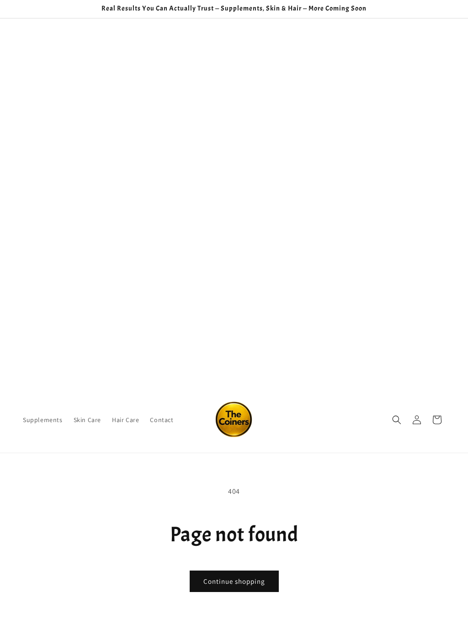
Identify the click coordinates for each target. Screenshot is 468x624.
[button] (397, 420)
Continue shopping (234, 581)
